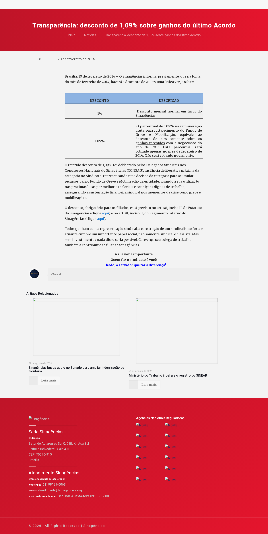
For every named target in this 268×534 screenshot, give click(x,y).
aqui (105, 213)
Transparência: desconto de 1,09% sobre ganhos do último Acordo (153, 35)
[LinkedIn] (216, 526)
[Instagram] (221, 526)
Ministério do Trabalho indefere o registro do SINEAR (168, 375)
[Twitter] (206, 526)
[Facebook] (201, 526)
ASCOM (56, 273)
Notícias (90, 35)
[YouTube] (211, 526)
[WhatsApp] (197, 526)
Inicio (71, 35)
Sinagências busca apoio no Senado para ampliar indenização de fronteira (76, 369)
